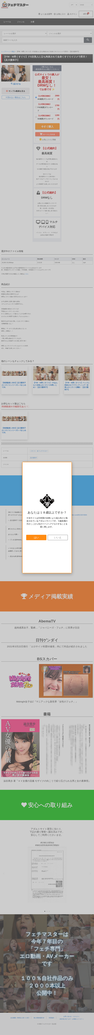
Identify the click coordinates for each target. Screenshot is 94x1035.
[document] (47, 517)
